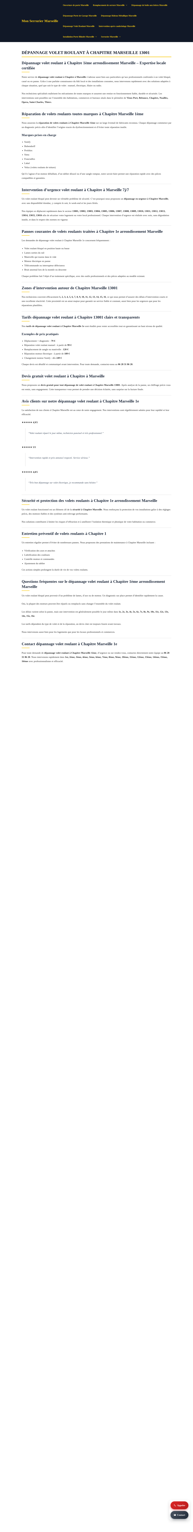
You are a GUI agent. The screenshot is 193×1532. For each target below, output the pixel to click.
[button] (126, 5)
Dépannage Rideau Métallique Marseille (119, 16)
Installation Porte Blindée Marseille (78, 37)
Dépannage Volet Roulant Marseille (79, 26)
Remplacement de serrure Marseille (109, 5)
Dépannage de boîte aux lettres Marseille (149, 5)
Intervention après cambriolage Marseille (117, 26)
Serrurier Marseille (109, 37)
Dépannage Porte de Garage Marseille (80, 16)
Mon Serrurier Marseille (40, 21)
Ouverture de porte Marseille (76, 5)
